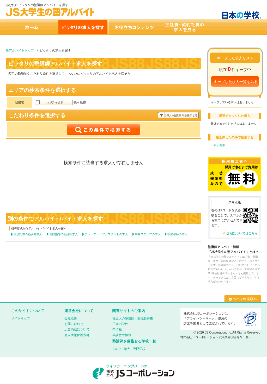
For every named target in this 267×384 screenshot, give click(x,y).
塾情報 (117, 329)
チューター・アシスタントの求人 (106, 234)
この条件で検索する (103, 129)
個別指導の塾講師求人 (28, 234)
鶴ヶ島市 (219, 145)
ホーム (31, 27)
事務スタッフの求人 (148, 234)
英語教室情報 (121, 335)
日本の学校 (120, 324)
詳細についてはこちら (242, 233)
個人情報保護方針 (76, 335)
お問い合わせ (73, 324)
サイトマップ (20, 318)
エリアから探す (53, 102)
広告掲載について (76, 329)
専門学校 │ (140, 349)
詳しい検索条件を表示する (178, 115)
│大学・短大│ (122, 349)
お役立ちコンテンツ (133, 27)
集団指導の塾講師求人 (63, 234)
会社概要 (70, 318)
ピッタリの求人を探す (82, 27)
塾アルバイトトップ (20, 50)
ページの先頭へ (245, 299)
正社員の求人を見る (184, 27)
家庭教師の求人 (177, 234)
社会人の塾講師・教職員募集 (132, 318)
